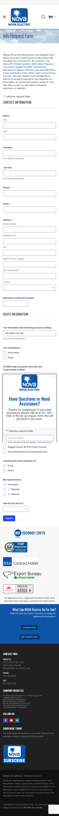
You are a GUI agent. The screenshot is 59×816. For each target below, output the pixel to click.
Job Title (7, 167)
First (5, 120)
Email (6, 204)
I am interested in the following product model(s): (27, 327)
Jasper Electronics (12, 697)
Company (7, 147)
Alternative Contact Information (18, 298)
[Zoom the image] (18, 584)
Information (13, 352)
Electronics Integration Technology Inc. (23, 695)
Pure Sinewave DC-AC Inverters (28, 61)
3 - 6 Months (14, 494)
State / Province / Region (14, 259)
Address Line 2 (9, 235)
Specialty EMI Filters (45, 70)
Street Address (9, 224)
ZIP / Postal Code (10, 270)
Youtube (11, 720)
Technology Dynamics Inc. (16, 705)
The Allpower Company (14, 707)
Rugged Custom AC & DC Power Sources (27, 447)
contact (17, 85)
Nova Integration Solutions (16, 703)
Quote (11, 357)
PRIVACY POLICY (32, 776)
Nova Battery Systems (14, 701)
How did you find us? (13, 503)
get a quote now (29, 637)
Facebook (5, 720)
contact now (29, 627)
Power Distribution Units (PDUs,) (19, 73)
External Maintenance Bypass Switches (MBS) (30, 442)
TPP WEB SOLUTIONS (32, 808)
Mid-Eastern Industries (14, 699)
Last (5, 131)
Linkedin (17, 720)
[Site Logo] (19, 17)
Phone (7, 187)
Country (6, 282)
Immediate (13, 484)
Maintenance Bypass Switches (18, 70)
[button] (5, 17)
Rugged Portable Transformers (31, 67)
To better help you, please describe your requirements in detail (22, 368)
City (4, 247)
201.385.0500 (9, 676)
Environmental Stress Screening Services (27, 452)
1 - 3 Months (14, 489)
